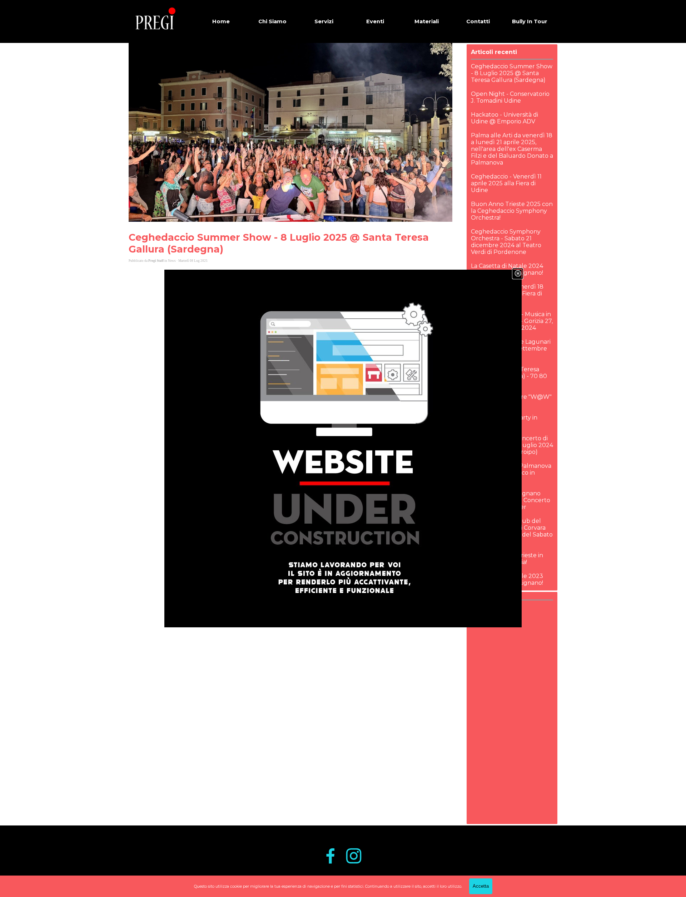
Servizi (323, 21)
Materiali (426, 21)
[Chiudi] (518, 274)
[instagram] (354, 856)
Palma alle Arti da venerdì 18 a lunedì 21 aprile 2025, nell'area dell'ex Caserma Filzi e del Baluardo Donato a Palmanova (512, 149)
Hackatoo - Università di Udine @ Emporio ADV (504, 118)
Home (221, 21)
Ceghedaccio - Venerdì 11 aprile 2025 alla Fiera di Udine (506, 183)
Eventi (375, 21)
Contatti (478, 21)
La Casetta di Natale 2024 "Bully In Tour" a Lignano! (507, 269)
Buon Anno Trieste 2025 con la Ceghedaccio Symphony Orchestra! (512, 211)
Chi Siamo (272, 21)
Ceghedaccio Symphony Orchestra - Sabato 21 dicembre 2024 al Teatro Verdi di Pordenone (506, 241)
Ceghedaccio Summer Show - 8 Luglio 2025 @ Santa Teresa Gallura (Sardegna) (511, 73)
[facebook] (330, 856)
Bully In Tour (529, 21)
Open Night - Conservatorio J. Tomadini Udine (510, 97)
